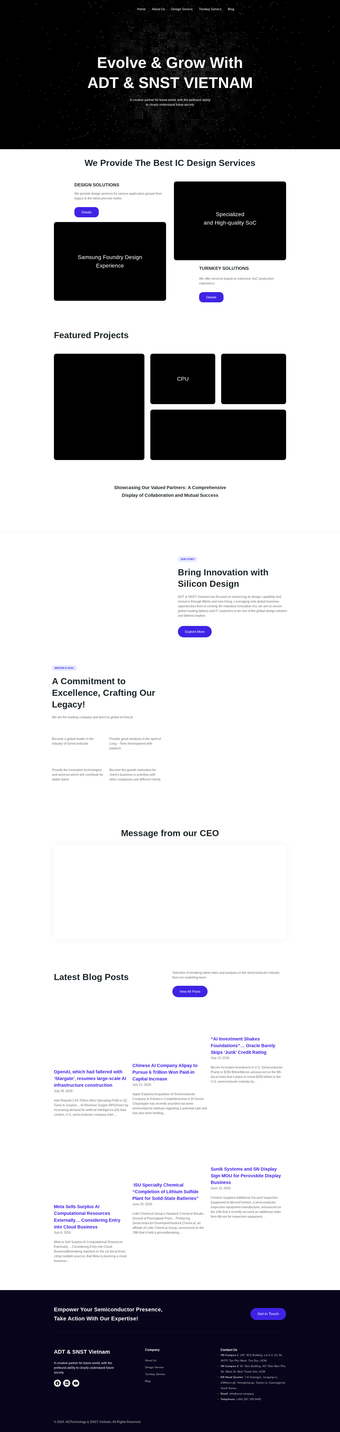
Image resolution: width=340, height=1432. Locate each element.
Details (86, 212)
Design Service (154, 1367)
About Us (150, 1360)
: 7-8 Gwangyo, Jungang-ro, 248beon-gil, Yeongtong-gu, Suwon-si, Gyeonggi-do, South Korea (253, 1383)
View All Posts (189, 991)
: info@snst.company (237, 1393)
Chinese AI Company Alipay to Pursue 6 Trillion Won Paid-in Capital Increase (165, 1072)
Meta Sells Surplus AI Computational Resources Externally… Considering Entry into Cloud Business (87, 1216)
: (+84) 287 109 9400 (241, 1399)
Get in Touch (268, 1314)
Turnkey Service (155, 1374)
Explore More (195, 632)
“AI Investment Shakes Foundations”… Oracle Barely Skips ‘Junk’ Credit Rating (243, 1045)
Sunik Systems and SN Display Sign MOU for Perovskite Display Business (246, 1175)
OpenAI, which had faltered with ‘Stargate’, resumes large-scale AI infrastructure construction (90, 1078)
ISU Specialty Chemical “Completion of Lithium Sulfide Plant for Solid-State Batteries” (165, 1191)
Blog (148, 1381)
